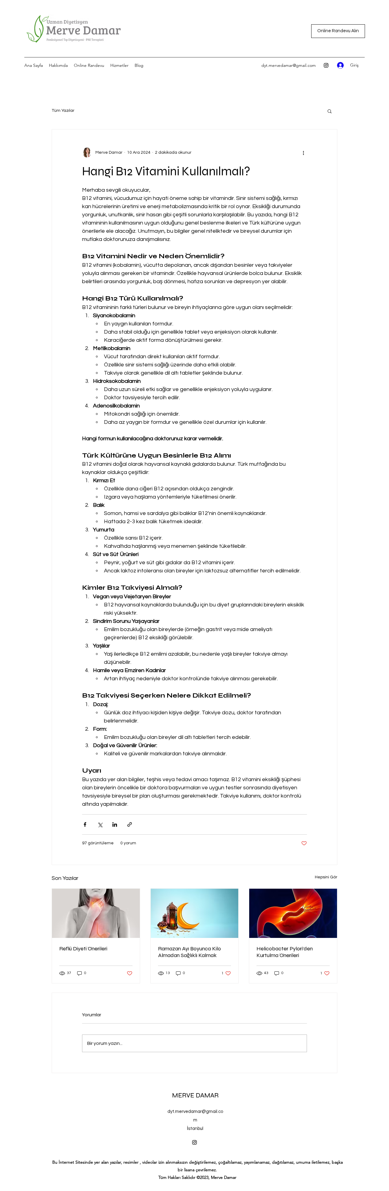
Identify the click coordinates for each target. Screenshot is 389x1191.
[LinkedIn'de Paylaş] (115, 824)
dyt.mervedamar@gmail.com (288, 65)
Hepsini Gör (326, 877)
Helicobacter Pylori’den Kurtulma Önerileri (284, 952)
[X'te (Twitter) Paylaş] (100, 824)
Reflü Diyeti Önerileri (83, 948)
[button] (329, 110)
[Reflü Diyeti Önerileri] (96, 913)
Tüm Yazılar (63, 110)
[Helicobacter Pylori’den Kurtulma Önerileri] (293, 913)
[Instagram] (326, 65)
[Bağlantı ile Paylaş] (130, 824)
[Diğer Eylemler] (303, 152)
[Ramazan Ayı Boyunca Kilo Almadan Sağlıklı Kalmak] (195, 913)
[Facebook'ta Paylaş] (85, 824)
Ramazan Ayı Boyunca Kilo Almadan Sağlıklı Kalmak (189, 952)
